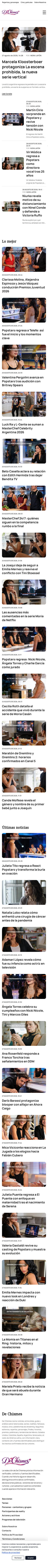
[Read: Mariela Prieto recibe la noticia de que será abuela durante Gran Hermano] (24, 1366)
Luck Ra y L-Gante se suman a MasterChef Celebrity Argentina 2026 (23, 428)
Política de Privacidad (12, 1534)
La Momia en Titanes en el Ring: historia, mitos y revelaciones (20, 1343)
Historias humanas (15, 885)
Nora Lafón (35, 106)
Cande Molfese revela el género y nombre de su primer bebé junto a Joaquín (23, 804)
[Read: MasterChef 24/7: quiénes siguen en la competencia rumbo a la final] (24, 498)
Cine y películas (26, 2)
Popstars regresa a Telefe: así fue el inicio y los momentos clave (23, 334)
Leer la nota (7, 93)
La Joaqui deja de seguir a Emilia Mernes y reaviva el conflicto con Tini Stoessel (21, 569)
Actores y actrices (11, 1515)
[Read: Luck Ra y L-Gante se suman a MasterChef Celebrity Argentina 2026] (24, 404)
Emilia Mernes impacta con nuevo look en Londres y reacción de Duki (21, 1296)
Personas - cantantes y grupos (16, 1507)
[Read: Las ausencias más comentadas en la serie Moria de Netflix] (24, 592)
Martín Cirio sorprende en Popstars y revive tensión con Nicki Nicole (35, 119)
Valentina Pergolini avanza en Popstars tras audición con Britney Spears (23, 381)
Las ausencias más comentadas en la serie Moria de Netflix (23, 616)
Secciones (7, 1498)
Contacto (6, 1530)
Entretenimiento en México (18, 725)
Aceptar (31, 1558)
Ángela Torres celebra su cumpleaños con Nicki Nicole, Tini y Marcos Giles (23, 1010)
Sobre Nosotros (40, 2)
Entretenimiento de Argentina (20, 32)
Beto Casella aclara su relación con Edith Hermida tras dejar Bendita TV (23, 475)
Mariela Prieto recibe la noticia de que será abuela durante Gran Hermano (23, 1390)
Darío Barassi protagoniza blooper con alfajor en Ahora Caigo (22, 1104)
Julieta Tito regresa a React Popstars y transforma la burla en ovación (23, 869)
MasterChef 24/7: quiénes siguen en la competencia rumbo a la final (20, 522)
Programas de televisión (13, 1519)
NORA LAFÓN (35, 55)
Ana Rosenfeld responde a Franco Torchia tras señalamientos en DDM (20, 1057)
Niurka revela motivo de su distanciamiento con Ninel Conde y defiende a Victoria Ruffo (34, 205)
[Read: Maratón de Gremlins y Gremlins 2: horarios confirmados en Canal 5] (24, 733)
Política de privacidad (11, 1552)
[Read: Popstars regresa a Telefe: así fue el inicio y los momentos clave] (24, 310)
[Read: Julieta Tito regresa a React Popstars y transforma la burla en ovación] (24, 845)
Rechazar (18, 1558)
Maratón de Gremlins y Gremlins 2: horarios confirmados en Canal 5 (19, 757)
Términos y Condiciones (13, 1538)
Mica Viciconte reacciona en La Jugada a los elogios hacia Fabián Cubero (24, 1151)
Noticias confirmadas (16, 396)
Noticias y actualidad (16, 251)
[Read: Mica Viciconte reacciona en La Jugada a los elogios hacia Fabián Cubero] (24, 1127)
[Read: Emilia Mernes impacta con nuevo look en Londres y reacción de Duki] (24, 1272)
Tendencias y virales (16, 302)
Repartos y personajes (10, 2)
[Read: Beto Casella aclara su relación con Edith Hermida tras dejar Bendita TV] (24, 451)
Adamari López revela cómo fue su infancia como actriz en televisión (23, 963)
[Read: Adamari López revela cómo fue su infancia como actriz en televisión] (24, 939)
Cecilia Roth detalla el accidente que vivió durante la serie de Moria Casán (23, 710)
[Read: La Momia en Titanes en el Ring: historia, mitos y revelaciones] (24, 1319)
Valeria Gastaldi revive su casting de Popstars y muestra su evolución (23, 1249)
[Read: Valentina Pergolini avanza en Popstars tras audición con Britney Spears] (24, 357)
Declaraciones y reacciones (13, 206)
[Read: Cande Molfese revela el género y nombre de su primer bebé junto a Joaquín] (24, 780)
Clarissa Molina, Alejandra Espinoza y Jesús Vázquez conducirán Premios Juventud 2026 (23, 285)
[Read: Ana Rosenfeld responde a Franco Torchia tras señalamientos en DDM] (24, 1033)
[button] (44, 12)
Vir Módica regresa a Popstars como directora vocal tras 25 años (35, 163)
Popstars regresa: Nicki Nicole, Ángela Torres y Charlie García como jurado (24, 663)
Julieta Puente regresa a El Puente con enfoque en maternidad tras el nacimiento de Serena (23, 1200)
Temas (5, 1503)
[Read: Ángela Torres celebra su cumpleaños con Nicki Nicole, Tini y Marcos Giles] (24, 986)
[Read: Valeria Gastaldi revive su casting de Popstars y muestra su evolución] (24, 1225)
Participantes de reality (13, 1511)
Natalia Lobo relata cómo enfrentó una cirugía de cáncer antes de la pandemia (24, 916)
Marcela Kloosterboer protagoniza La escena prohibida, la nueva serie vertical (23, 69)
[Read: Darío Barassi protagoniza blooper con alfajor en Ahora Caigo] (24, 1080)
